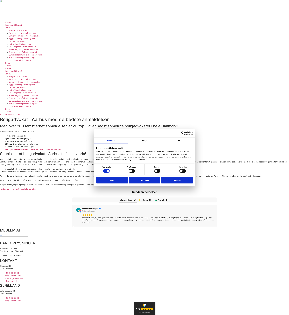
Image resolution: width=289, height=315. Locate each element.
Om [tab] (178, 140)
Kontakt (8, 66)
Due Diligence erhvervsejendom (22, 47)
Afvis (112, 180)
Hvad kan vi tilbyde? (13, 25)
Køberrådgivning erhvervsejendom (23, 49)
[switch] (132, 171)
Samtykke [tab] (111, 140)
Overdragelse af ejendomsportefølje (24, 52)
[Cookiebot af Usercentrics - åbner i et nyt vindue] (183, 133)
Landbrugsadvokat (17, 41)
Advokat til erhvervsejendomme (22, 33)
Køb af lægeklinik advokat (20, 44)
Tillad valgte (144, 180)
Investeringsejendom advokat (21, 60)
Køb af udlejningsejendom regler (23, 57)
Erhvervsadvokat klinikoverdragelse (24, 36)
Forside (8, 22)
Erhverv (8, 28)
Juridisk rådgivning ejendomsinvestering (26, 55)
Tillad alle (177, 180)
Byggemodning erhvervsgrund (22, 38)
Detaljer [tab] (144, 140)
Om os (7, 63)
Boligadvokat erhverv (18, 30)
